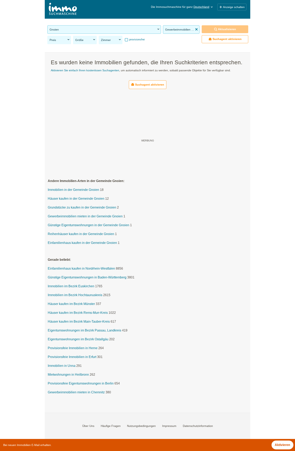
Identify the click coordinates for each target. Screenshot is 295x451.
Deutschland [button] (201, 6)
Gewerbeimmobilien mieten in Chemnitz (76, 392)
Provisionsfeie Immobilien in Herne (73, 348)
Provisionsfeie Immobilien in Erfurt (72, 357)
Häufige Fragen (111, 425)
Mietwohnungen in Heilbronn (68, 374)
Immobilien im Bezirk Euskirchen (71, 286)
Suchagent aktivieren (227, 39)
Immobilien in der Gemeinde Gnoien (73, 190)
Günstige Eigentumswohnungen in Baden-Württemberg (87, 277)
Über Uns (88, 425)
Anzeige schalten (234, 7)
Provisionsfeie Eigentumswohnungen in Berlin (81, 383)
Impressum (169, 425)
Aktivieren (282, 445)
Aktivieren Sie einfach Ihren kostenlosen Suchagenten (85, 70)
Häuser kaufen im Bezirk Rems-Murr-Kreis (78, 313)
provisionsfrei (136, 39)
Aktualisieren (227, 29)
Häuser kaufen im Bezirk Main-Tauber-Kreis (79, 321)
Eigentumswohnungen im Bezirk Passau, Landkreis (84, 330)
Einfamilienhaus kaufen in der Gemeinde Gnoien (82, 243)
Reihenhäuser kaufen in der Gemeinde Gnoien (81, 234)
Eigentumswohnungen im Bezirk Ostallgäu (78, 339)
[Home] (63, 9)
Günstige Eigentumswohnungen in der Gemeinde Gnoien (88, 225)
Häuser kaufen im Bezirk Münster (71, 304)
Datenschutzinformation (198, 425)
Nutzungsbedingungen (141, 425)
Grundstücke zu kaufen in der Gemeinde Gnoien (82, 207)
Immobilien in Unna (61, 366)
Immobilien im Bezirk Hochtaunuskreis (75, 295)
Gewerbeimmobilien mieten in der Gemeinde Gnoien (85, 216)
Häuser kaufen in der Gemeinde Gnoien (76, 198)
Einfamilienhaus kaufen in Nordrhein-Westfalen (81, 268)
